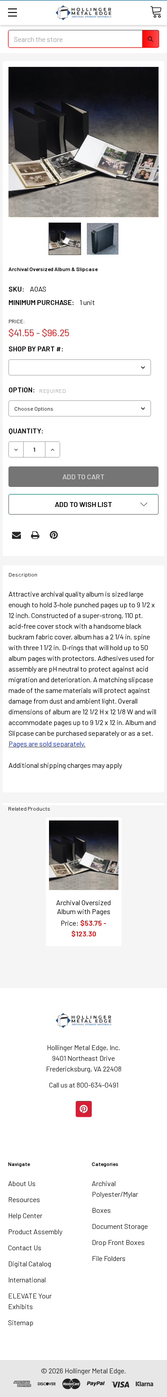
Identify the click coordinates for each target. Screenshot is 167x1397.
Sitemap (20, 1322)
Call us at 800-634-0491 (83, 1084)
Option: (37, 389)
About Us (22, 1183)
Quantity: (26, 430)
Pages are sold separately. (47, 743)
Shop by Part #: (36, 348)
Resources (24, 1199)
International (27, 1279)
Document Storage (120, 1226)
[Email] (16, 535)
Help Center (25, 1215)
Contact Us (24, 1247)
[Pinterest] (54, 535)
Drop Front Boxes (118, 1242)
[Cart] (156, 12)
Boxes (101, 1210)
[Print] (35, 535)
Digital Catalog (29, 1263)
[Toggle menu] (12, 12)
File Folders (109, 1258)
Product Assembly (35, 1231)
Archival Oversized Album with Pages (83, 906)
